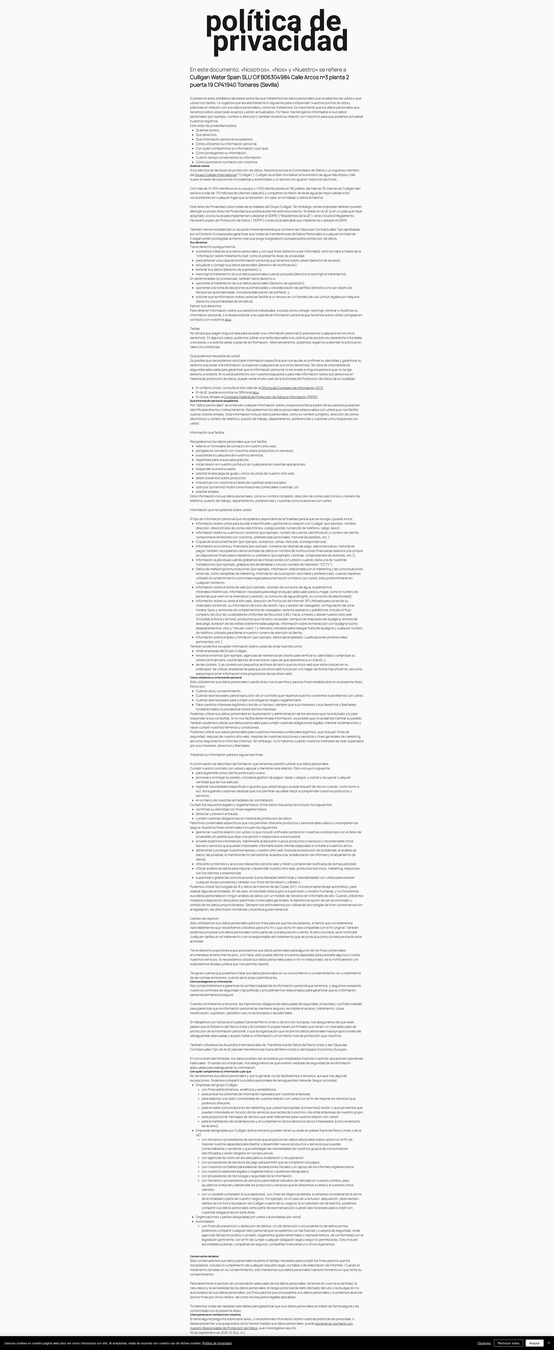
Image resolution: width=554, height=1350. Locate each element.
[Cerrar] (548, 1343)
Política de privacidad (217, 1343)
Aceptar (534, 1343)
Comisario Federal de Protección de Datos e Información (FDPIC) (271, 397)
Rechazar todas (508, 1343)
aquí (228, 319)
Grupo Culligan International (215, 174)
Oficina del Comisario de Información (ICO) (292, 387)
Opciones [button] (484, 1343)
